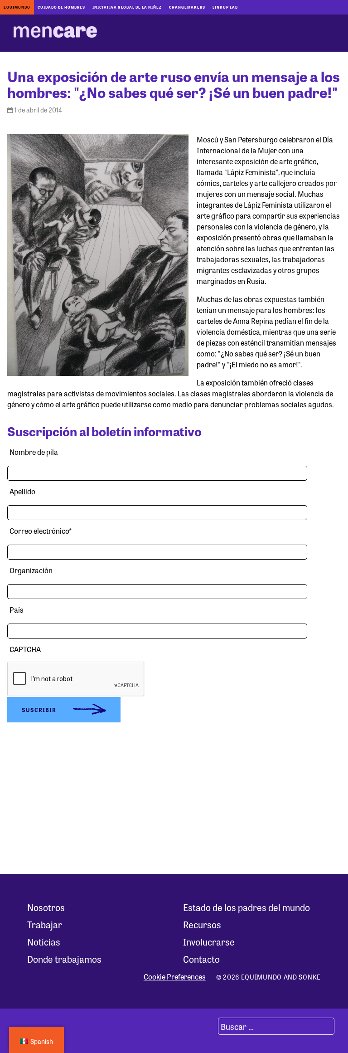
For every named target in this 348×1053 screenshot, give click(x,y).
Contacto (201, 958)
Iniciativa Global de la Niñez (127, 7)
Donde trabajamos (64, 958)
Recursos (202, 924)
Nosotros (46, 907)
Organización (31, 570)
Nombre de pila (34, 452)
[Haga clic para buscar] (207, 1026)
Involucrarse (209, 941)
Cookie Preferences (175, 976)
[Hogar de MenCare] (55, 33)
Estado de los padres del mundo (246, 907)
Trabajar (44, 924)
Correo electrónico (41, 531)
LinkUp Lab (225, 7)
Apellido (22, 491)
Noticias (43, 941)
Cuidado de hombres (61, 7)
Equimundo (17, 7)
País (17, 609)
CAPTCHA (25, 649)
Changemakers (187, 7)
